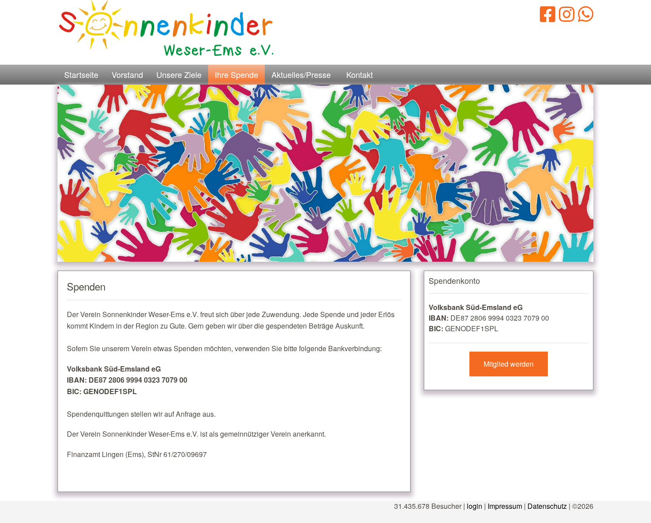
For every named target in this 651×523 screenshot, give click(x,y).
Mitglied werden (509, 364)
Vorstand (127, 74)
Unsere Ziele (179, 74)
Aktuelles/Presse (301, 74)
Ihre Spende (236, 74)
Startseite (81, 74)
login (474, 506)
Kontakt (359, 74)
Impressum (505, 506)
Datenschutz (547, 506)
